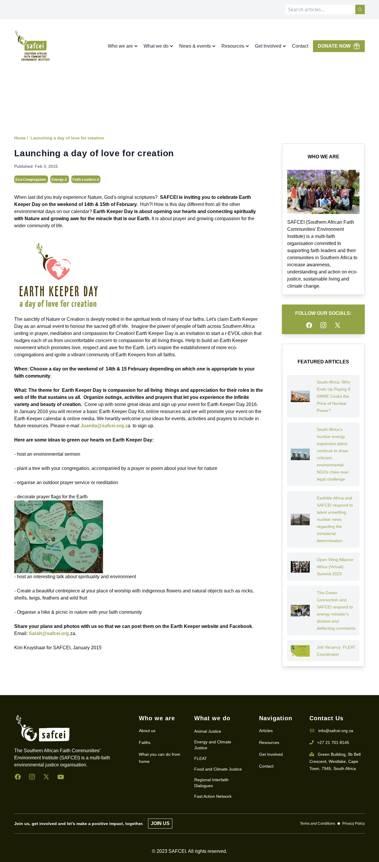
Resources (269, 742)
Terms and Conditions (317, 823)
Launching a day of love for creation (67, 138)
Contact (300, 46)
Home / (21, 138)
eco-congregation (31, 180)
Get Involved (271, 754)
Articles (266, 730)
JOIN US (160, 823)
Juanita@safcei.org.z (104, 425)
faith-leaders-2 (86, 180)
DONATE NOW (334, 46)
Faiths (144, 742)
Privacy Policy (353, 823)
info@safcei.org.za (335, 730)
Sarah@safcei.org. (49, 633)
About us (147, 730)
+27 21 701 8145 (333, 742)
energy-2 (60, 180)
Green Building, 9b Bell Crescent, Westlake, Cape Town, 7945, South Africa (335, 761)
